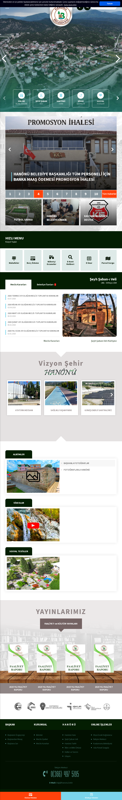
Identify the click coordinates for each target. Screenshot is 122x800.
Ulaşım (68, 756)
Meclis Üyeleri (42, 739)
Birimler (39, 735)
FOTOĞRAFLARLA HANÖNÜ (77, 469)
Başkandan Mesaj (15, 739)
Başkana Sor (13, 743)
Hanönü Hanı (70, 735)
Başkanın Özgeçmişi (16, 735)
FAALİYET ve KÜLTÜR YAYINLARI (61, 623)
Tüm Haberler (109, 193)
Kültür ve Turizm (71, 752)
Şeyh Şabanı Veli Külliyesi (104, 340)
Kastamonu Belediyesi (102, 743)
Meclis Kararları (18, 284)
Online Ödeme (31, 798)
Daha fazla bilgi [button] (70, 5)
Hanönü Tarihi (70, 743)
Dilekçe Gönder (91, 798)
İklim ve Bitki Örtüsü (73, 747)
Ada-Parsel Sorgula (101, 747)
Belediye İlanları (46, 284)
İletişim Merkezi (99, 739)
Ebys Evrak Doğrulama (102, 735)
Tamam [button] (110, 3)
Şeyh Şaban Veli (71, 739)
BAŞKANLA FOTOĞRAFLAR (76, 463)
